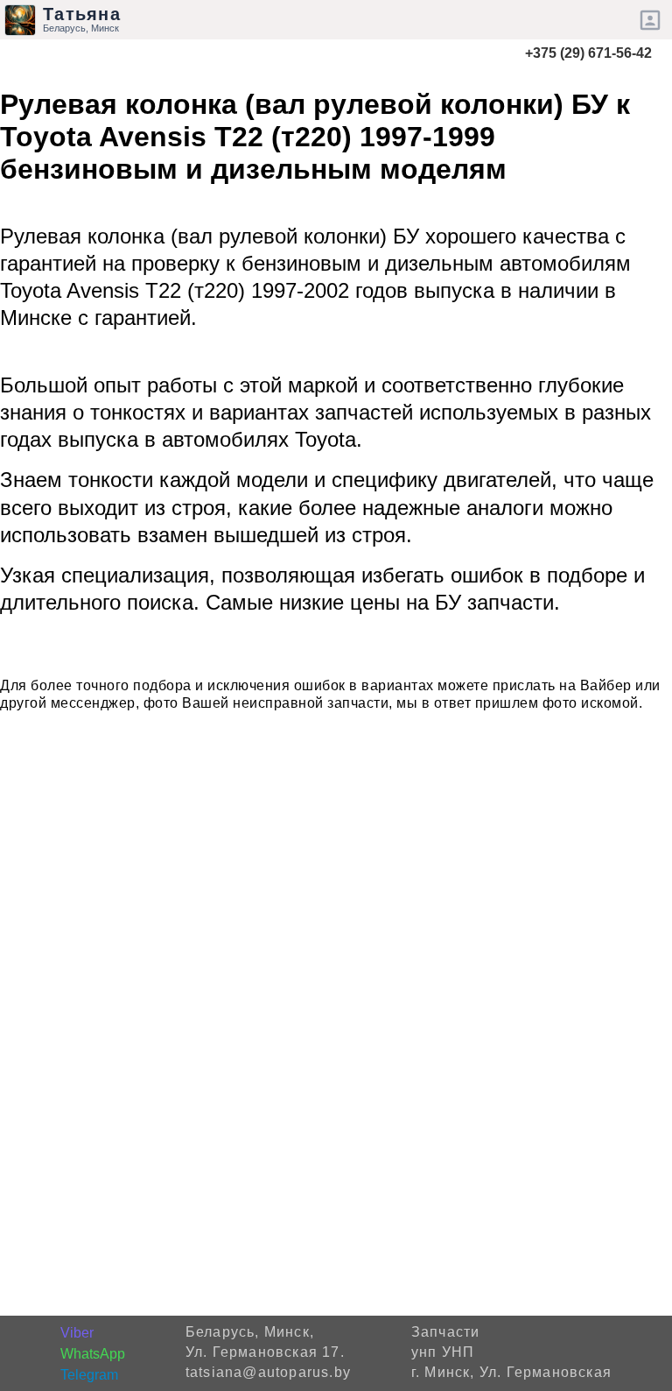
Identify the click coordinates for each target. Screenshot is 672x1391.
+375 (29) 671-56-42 (588, 53)
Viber (77, 1332)
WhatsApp (92, 1353)
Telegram (89, 1374)
